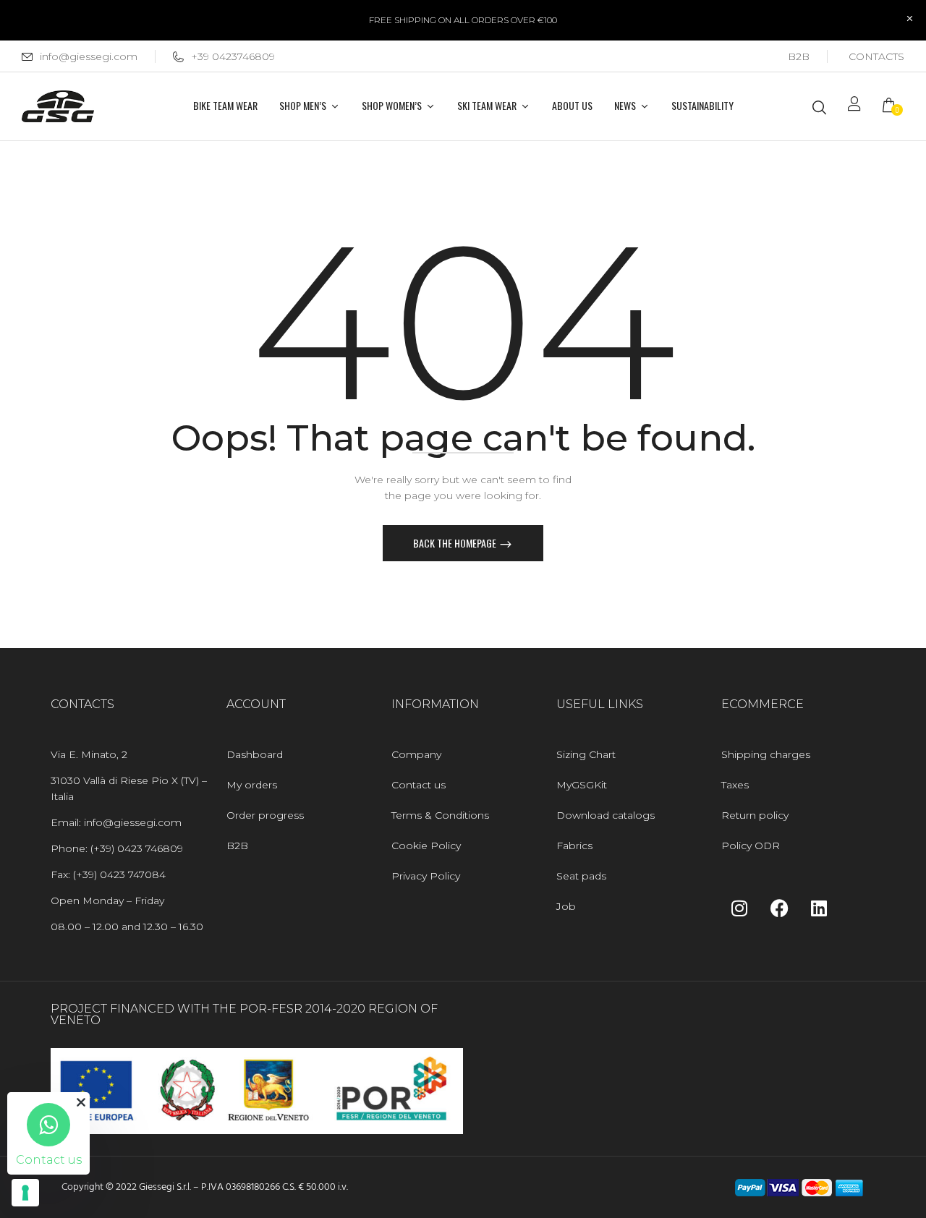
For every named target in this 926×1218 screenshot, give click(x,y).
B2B (799, 56)
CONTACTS (876, 56)
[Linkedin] (819, 908)
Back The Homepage (455, 542)
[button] (893, 107)
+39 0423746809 (233, 56)
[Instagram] (739, 908)
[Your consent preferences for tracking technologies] (25, 1192)
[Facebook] (779, 908)
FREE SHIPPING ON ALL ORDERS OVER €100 (463, 19)
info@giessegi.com (88, 56)
